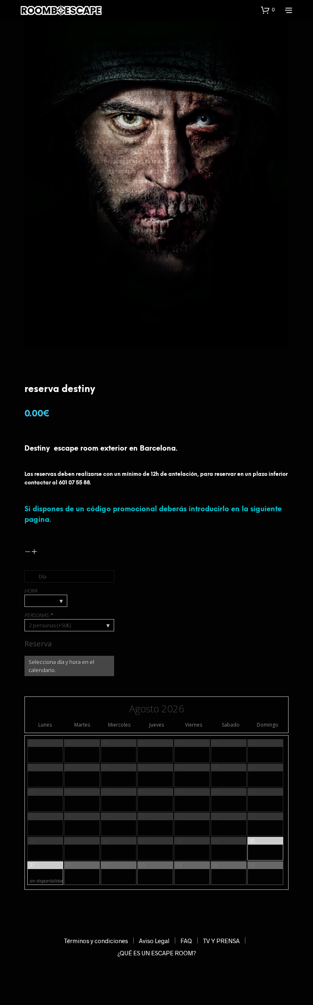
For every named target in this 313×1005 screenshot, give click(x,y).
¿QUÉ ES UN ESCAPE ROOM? (156, 953)
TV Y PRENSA (221, 940)
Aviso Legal (154, 940)
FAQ (186, 940)
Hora (30, 590)
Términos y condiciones (96, 940)
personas (38, 615)
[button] (268, 10)
